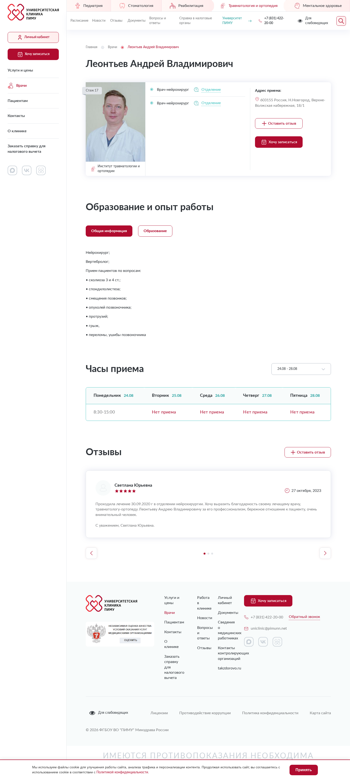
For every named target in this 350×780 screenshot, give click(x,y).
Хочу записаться (37, 54)
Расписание (79, 20)
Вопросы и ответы (157, 21)
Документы (136, 20)
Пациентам (18, 101)
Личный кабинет (37, 37)
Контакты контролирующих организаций (224, 653)
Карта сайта (320, 703)
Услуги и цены (20, 70)
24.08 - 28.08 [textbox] (287, 369)
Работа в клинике (198, 603)
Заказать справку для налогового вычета (26, 148)
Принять (303, 770)
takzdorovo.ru (224, 668)
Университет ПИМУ (232, 21)
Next (325, 553)
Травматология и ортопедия (253, 6)
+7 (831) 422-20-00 (267, 617)
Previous (91, 553)
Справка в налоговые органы (195, 21)
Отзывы (116, 20)
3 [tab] (212, 554)
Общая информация (109, 231)
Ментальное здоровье (322, 6)
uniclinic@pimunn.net (269, 628)
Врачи (21, 85)
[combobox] (301, 369)
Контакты (16, 116)
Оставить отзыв (282, 123)
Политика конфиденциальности (270, 703)
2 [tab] (208, 554)
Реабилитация (190, 6)
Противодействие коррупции (205, 703)
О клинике (17, 131)
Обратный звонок (304, 617)
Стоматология (140, 6)
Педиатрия (93, 6)
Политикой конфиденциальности (122, 772)
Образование (155, 231)
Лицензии (159, 703)
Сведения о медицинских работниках (224, 630)
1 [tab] (204, 554)
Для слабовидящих (113, 703)
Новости (98, 20)
